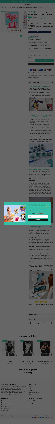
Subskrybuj (38, 219)
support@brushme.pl (40, 213)
